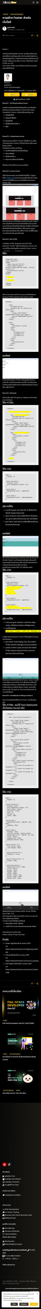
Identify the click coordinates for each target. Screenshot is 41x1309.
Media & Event (10, 1218)
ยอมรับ (34, 1304)
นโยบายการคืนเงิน (10, 1234)
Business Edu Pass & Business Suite (18, 1215)
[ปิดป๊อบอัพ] (37, 1294)
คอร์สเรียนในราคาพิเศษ (13, 1195)
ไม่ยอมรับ (23, 1304)
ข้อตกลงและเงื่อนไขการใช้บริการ (30, 1288)
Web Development (12, 1209)
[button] (37, 2)
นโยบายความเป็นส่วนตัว (11, 1231)
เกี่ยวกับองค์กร (9, 1241)
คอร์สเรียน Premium (12, 1182)
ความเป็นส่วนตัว (34, 1291)
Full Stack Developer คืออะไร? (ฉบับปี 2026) (18, 1023)
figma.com (10, 178)
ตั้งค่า (20, 1300)
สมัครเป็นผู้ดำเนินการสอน (13, 1244)
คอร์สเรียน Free (9, 1176)
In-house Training (12, 1212)
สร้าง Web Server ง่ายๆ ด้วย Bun (14, 1093)
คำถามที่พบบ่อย (9, 1228)
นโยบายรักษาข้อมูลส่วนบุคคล (13, 1288)
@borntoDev (15, 1256)
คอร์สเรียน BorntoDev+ (13, 1179)
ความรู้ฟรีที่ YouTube (11, 1185)
